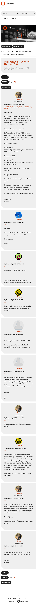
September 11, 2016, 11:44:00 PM (13, 334)
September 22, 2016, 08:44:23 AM (14, 546)
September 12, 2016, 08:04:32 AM (14, 371)
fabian (19, 219)
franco (19, 99)
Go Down (5, 82)
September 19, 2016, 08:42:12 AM (16, 448)
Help (10, 596)
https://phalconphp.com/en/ (14, 129)
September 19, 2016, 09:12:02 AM (14, 498)
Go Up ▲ (25, 596)
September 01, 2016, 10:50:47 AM (14, 222)
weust (19, 261)
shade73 (19, 332)
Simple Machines (24, 599)
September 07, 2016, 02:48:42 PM (14, 300)
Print (4, 77)
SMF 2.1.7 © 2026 (13, 599)
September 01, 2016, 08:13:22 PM (14, 264)
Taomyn (19, 297)
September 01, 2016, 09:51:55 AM (14, 104)
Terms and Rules (17, 596)
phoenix (19, 368)
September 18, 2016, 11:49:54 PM (14, 418)
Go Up (5, 577)
